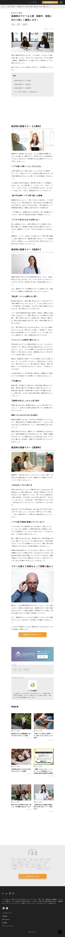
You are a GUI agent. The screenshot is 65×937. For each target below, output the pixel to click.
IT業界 (19, 859)
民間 (13, 859)
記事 (36, 859)
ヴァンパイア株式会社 (36, 868)
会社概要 (4, 922)
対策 (27, 865)
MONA (21, 865)
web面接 (14, 868)
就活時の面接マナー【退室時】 (22, 88)
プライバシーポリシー (8, 926)
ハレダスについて (7, 913)
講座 (42, 859)
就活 (19, 24)
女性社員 (48, 859)
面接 (13, 24)
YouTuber (47, 868)
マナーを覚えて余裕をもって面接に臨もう (26, 91)
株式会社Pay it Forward (24, 862)
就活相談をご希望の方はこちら (32, 634)
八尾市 (32, 865)
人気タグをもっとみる (32, 876)
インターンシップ (24, 868)
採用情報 (4, 916)
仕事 (46, 862)
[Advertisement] (32, 110)
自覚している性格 (28, 859)
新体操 (39, 865)
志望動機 (14, 865)
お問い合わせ (5, 919)
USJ (13, 862)
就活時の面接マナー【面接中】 (22, 84)
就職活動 (25, 24)
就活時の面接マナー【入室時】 (22, 80)
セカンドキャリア (37, 862)
